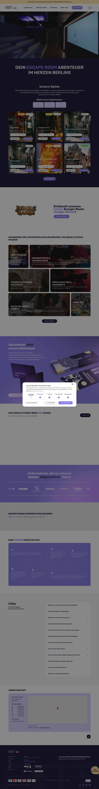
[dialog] (49, 394)
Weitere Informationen (37, 391)
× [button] (74, 384)
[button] (31, 403)
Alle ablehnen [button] (51, 402)
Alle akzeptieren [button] (65, 402)
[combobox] (72, 384)
